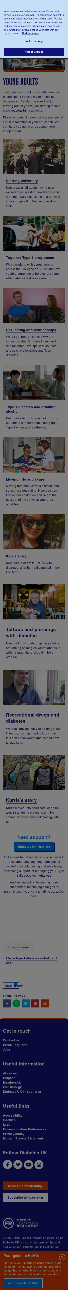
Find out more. (30, 33)
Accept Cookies (34, 51)
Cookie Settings (34, 41)
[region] (34, 29)
